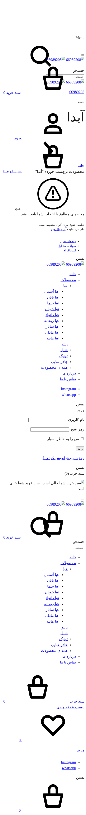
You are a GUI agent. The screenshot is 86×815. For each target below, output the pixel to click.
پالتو (65, 344)
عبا (65, 286)
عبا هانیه (53, 338)
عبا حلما (53, 303)
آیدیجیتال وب (58, 229)
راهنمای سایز (68, 241)
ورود (80, 448)
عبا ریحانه (51, 321)
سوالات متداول (67, 245)
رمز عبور (77, 429)
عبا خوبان (52, 309)
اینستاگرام (69, 250)
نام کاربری (76, 420)
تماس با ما (68, 379)
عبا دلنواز (52, 315)
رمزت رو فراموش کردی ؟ (63, 458)
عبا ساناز (52, 326)
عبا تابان (53, 297)
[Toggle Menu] (82, 55)
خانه (81, 166)
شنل (64, 350)
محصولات (68, 280)
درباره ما (69, 373)
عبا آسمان (51, 291)
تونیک (63, 356)
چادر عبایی (59, 362)
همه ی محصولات (54, 367)
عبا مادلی (52, 332)
